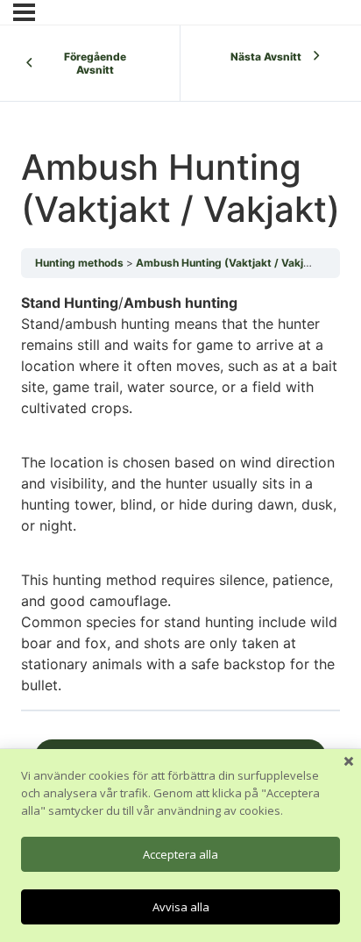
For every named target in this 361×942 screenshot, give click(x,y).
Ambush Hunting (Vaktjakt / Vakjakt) (230, 262)
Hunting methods (79, 262)
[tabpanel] (180, 494)
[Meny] (24, 12)
